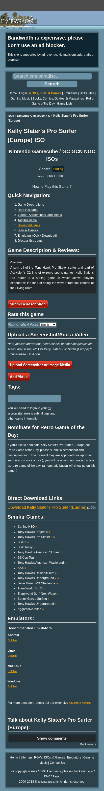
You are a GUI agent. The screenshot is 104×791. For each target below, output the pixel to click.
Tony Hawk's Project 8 (34, 532)
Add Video (19, 376)
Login (23, 93)
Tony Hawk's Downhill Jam (37, 573)
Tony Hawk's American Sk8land (40, 552)
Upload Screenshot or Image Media (40, 364)
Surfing (58, 169)
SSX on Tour (27, 557)
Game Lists (64, 103)
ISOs (11, 115)
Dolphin (12, 640)
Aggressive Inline (31, 609)
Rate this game (28, 210)
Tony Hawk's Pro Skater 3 (36, 537)
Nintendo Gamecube (31, 115)
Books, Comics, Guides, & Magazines (58, 98)
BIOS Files (87, 93)
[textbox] (29, 399)
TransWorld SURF (31, 588)
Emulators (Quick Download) (37, 235)
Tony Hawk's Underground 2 (38, 578)
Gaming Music (20, 98)
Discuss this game (30, 240)
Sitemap (26, 757)
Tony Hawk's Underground (37, 604)
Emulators (70, 93)
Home (13, 93)
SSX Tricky (26, 547)
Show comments (52, 738)
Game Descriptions (31, 204)
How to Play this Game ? (52, 186)
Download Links (29, 225)
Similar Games (28, 230)
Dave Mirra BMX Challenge (38, 583)
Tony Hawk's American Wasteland (42, 562)
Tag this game (27, 220)
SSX (22, 568)
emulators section (80, 702)
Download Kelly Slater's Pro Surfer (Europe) (47, 507)
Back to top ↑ (88, 744)
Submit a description (28, 303)
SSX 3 (23, 542)
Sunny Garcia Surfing (33, 598)
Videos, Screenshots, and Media (40, 215)
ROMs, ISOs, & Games (45, 93)
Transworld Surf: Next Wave (38, 593)
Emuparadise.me (48, 781)
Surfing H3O (27, 526)
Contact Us (57, 763)
